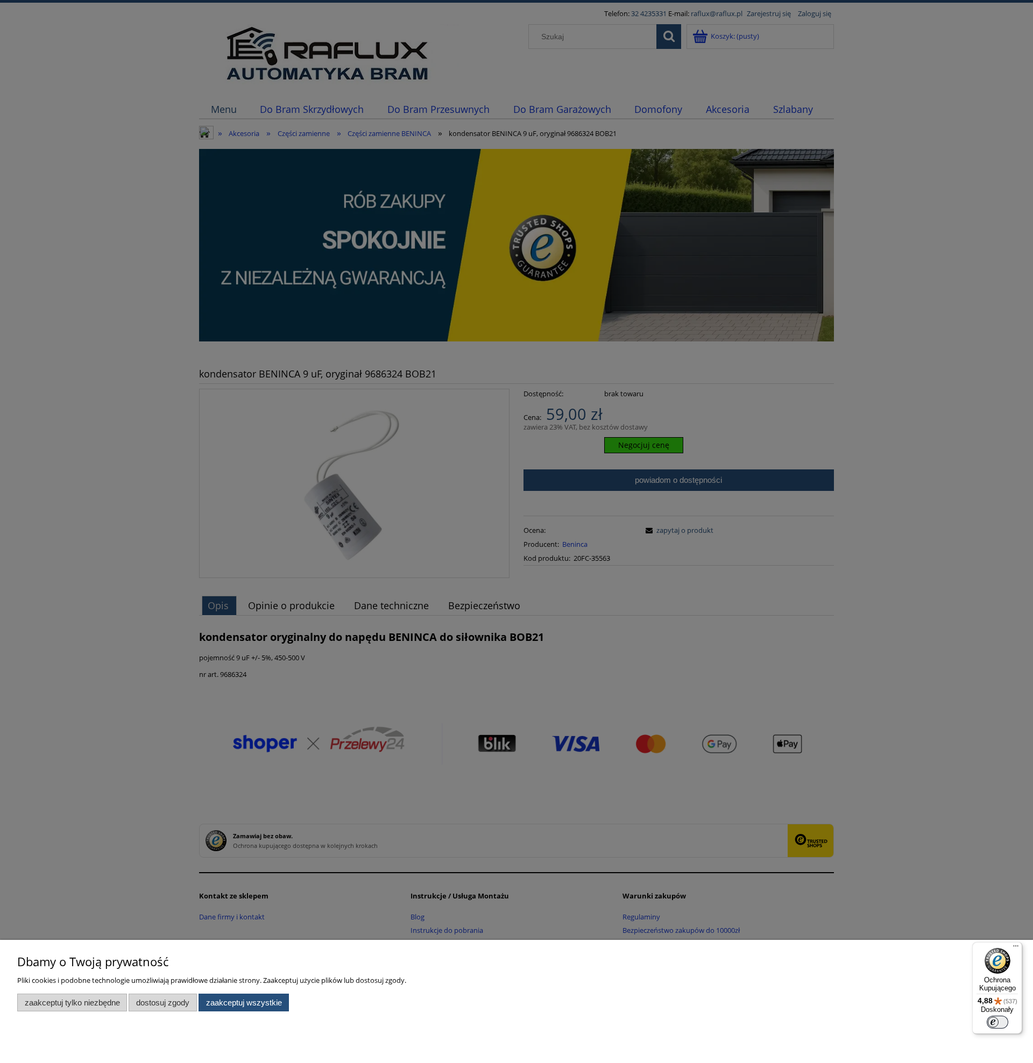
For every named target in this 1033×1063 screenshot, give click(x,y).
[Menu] (1015, 948)
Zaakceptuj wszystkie (244, 1002)
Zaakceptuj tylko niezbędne (72, 1002)
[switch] (997, 1022)
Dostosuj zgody (162, 1002)
